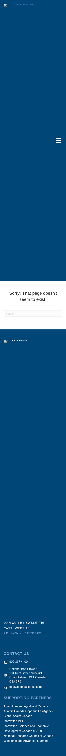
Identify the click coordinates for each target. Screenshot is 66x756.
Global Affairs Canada (18, 716)
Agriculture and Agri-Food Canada (26, 706)
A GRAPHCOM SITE (36, 633)
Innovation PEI (13, 721)
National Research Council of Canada (28, 735)
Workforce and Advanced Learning (26, 740)
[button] (27, 622)
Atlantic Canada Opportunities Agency (28, 711)
